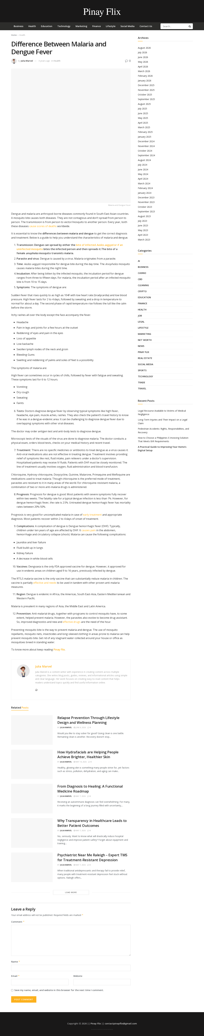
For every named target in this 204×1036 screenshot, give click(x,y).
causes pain (89, 530)
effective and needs (44, 582)
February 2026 (145, 75)
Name (15, 961)
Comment (18, 921)
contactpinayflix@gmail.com (121, 1023)
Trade (141, 382)
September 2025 (146, 99)
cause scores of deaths (43, 226)
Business (18, 26)
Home (14, 35)
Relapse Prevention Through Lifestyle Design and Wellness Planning (88, 720)
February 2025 (145, 131)
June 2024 (143, 169)
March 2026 (144, 71)
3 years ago (44, 60)
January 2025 (144, 136)
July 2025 (142, 108)
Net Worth (145, 339)
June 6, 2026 (80, 727)
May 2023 (143, 230)
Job (140, 315)
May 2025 (143, 117)
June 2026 (143, 57)
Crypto (142, 291)
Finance (96, 26)
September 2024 (146, 155)
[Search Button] (190, 26)
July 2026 (142, 52)
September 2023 (146, 211)
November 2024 (146, 146)
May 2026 (143, 61)
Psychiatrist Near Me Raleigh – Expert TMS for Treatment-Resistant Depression (92, 857)
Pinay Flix (102, 11)
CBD (140, 279)
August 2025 (144, 103)
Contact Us (146, 26)
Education (46, 26)
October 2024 (145, 150)
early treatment (92, 514)
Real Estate (145, 358)
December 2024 (146, 141)
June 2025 (143, 113)
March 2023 (144, 239)
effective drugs (71, 622)
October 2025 (145, 94)
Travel (142, 388)
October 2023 (145, 206)
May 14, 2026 (81, 762)
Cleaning (143, 285)
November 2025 (146, 89)
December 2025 (146, 85)
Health (32, 26)
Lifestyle (110, 26)
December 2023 (146, 197)
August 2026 (144, 47)
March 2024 (144, 183)
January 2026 (144, 80)
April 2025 (143, 122)
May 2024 (143, 174)
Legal (141, 321)
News (141, 346)
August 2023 (144, 216)
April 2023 (143, 234)
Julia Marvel (27, 60)
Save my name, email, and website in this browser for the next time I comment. (59, 990)
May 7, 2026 (80, 796)
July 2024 (142, 164)
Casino (142, 273)
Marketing (81, 26)
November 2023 (146, 202)
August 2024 (144, 160)
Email (15, 975)
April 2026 (143, 66)
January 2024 (144, 192)
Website (77, 975)
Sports (142, 370)
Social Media (127, 26)
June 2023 (143, 225)
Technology (63, 26)
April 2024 (143, 178)
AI (139, 260)
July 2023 (142, 220)
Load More (71, 892)
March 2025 (144, 127)
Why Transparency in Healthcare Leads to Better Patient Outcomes (92, 823)
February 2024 (145, 188)
